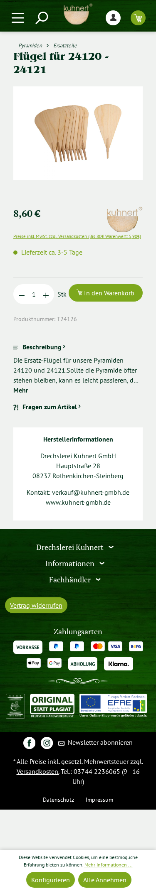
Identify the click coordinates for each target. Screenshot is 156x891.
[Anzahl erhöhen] (45, 294)
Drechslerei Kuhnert (70, 547)
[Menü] (17, 17)
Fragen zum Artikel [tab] (49, 407)
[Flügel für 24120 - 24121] (78, 133)
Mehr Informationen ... (108, 865)
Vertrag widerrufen (36, 605)
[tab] (78, 368)
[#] (29, 742)
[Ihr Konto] (113, 17)
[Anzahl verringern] (21, 294)
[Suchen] (41, 17)
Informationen (70, 563)
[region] (78, 143)
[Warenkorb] (138, 17)
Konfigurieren (50, 880)
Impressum (99, 799)
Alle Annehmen (104, 880)
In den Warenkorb (108, 293)
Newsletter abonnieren (99, 742)
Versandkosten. (38, 771)
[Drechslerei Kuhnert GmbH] (124, 211)
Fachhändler (70, 579)
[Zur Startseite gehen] (78, 14)
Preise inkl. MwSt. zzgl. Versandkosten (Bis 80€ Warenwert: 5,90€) (77, 236)
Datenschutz (58, 799)
